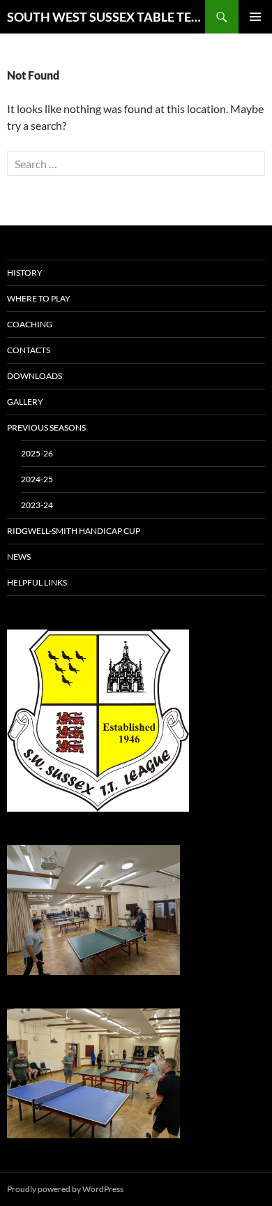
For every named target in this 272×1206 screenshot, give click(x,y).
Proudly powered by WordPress (65, 1189)
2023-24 (37, 505)
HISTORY (25, 272)
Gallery (25, 401)
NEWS (19, 556)
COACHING (29, 324)
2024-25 (37, 479)
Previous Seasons (46, 427)
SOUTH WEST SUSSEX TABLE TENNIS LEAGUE (106, 16)
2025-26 (37, 453)
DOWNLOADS (34, 376)
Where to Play (38, 298)
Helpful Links (37, 582)
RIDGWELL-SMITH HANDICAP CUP (73, 531)
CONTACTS (28, 350)
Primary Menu (255, 17)
